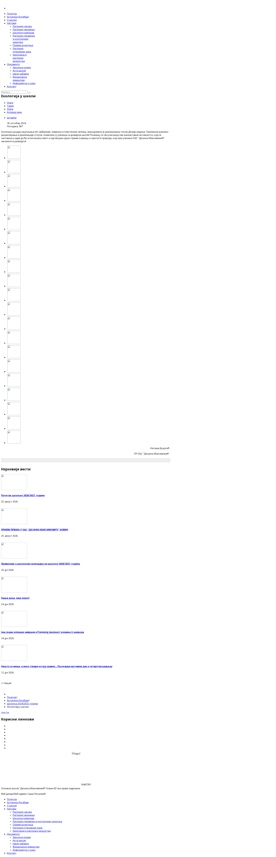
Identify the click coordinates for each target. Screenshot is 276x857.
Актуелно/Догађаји (18, 700)
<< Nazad (6, 683)
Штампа (11, 117)
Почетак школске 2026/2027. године (23, 495)
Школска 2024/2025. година (22, 703)
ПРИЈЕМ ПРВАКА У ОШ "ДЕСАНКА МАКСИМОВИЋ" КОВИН (34, 529)
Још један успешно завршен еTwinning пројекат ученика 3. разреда (42, 632)
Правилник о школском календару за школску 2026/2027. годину (40, 563)
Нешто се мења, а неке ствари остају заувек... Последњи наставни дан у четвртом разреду (56, 666)
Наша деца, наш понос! (15, 598)
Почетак (12, 697)
